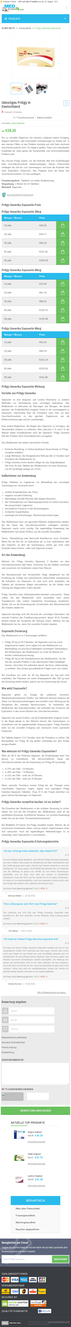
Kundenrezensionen (26, 117)
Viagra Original (35, 1132)
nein (44, 888)
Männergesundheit (25, 1222)
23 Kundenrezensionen (36, 1142)
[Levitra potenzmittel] (19, 1178)
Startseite (8, 28)
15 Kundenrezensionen (36, 1185)
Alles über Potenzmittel (28, 1208)
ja (36, 888)
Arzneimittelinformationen (20, 194)
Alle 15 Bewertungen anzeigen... (52, 992)
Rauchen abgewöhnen (27, 1229)
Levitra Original (35, 1176)
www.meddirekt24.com (58, 1322)
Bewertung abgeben (44, 117)
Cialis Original (34, 1154)
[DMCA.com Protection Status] (11, 1323)
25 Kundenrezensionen (36, 1163)
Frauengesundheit (25, 1215)
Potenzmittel (25, 28)
